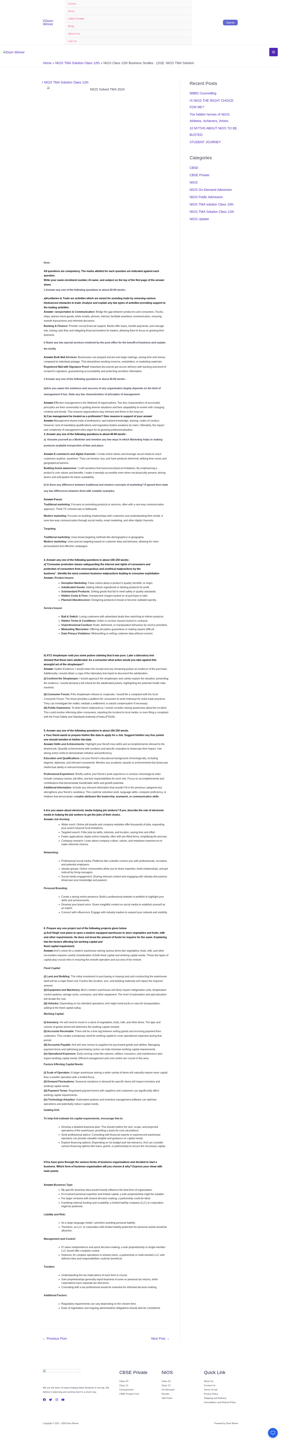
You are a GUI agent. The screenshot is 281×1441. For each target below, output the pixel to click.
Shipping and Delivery (215, 1398)
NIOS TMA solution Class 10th (212, 204)
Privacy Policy (211, 1394)
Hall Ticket (167, 1398)
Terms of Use (211, 1389)
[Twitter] (50, 1399)
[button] (230, 22)
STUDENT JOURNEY (205, 142)
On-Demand (168, 1389)
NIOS (71, 11)
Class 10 (123, 1381)
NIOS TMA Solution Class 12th (66, 82)
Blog (71, 26)
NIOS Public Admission (206, 197)
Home (72, 3)
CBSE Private (76, 18)
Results (165, 1394)
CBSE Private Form (129, 1394)
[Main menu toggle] (273, 52)
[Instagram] (56, 1399)
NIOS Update (199, 219)
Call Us (72, 41)
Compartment (126, 1389)
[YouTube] (62, 1399)
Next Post (160, 1338)
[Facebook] (44, 1399)
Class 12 (123, 1385)
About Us (74, 33)
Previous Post (54, 1338)
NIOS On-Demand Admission (211, 189)
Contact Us (209, 1385)
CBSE (194, 168)
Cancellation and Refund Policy (220, 1402)
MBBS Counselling (203, 93)
